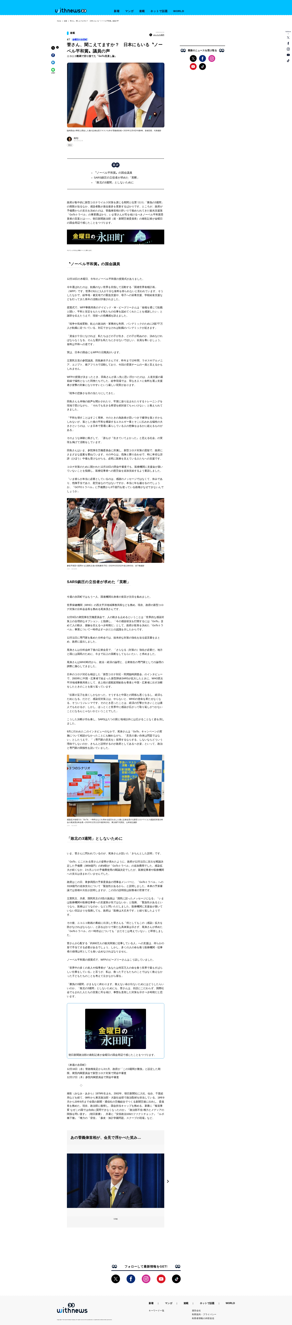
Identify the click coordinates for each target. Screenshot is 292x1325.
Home (59, 21)
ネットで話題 (159, 11)
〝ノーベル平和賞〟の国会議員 (113, 172)
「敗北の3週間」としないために (114, 182)
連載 (142, 11)
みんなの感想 (158, 35)
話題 (65, 21)
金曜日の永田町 (79, 39)
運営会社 (196, 1310)
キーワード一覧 (156, 1310)
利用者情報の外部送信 (203, 1318)
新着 (117, 11)
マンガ (129, 11)
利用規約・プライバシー (204, 1314)
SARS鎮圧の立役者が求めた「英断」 (117, 177)
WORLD (178, 11)
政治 (70, 145)
